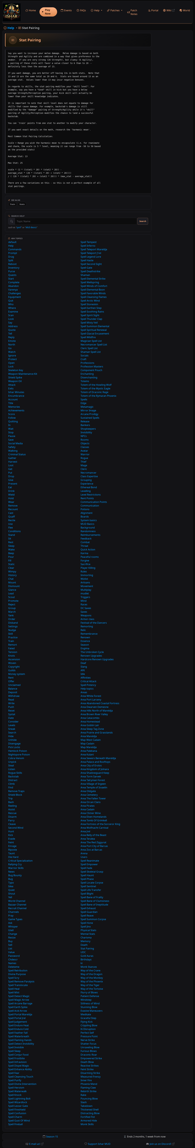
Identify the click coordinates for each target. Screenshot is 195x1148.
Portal (154, 10)
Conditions (14, 531)
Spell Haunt (87, 875)
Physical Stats (88, 930)
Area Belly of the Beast (93, 835)
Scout (11, 597)
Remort (12, 644)
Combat (85, 542)
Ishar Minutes (16, 392)
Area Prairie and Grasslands (97, 732)
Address (13, 326)
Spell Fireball (15, 1124)
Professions (87, 363)
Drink (11, 491)
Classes (85, 447)
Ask (10, 923)
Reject (11, 604)
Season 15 (52, 1136)
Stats (22, 204)
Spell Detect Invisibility (21, 1043)
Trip (10, 798)
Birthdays (86, 959)
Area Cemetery (89, 794)
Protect (12, 359)
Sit (9, 538)
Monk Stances (89, 966)
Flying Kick (87, 1021)
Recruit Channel (17, 908)
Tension (12, 652)
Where (12, 308)
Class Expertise (89, 476)
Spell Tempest (89, 242)
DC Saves (86, 608)
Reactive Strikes (90, 1065)
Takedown (86, 1106)
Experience (87, 483)
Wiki (169, 10)
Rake (83, 1095)
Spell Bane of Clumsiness (95, 901)
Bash (11, 802)
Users (84, 857)
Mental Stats (88, 934)
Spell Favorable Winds (93, 293)
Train (12, 204)
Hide (11, 736)
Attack (12, 384)
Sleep (11, 546)
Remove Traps (16, 791)
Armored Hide (89, 1120)
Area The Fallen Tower (93, 798)
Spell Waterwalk (17, 1091)
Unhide (12, 740)
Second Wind (15, 827)
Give (10, 480)
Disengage (14, 743)
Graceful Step (88, 1018)
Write (11, 703)
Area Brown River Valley (94, 714)
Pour (11, 557)
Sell (10, 945)
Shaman (85, 275)
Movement (87, 586)
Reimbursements (90, 535)
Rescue (12, 813)
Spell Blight (87, 893)
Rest (10, 542)
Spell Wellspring (90, 282)
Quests (12, 275)
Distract (12, 780)
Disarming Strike (90, 1073)
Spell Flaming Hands (20, 1040)
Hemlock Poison (17, 751)
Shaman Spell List (91, 352)
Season (85, 644)
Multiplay (86, 589)
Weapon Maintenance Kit (22, 373)
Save (11, 439)
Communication (90, 505)
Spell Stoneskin (89, 304)
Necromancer (88, 472)
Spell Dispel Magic (18, 1065)
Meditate (86, 1014)
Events (68, 10)
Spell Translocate (18, 985)
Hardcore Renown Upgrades (97, 659)
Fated (11, 648)
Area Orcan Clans (91, 802)
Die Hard (13, 857)
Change (12, 934)
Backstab (13, 776)
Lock (11, 366)
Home (32, 10)
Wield (11, 494)
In (9, 425)
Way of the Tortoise (92, 988)
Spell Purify (14, 1080)
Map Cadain (87, 743)
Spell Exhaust (88, 908)
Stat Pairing (87, 948)
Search (142, 221)
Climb (11, 783)
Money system (16, 674)
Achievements (16, 410)
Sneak (11, 729)
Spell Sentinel (88, 886)
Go (10, 348)
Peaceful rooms (90, 557)
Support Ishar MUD (99, 1144)
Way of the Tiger (90, 985)
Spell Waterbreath (18, 1036)
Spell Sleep (14, 1051)
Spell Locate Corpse (92, 882)
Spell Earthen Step (91, 308)
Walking (13, 450)
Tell (10, 333)
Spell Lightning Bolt (19, 1098)
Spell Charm (15, 1117)
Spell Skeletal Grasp (92, 871)
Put (10, 472)
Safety (11, 447)
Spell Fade (86, 868)
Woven (12, 663)
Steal (11, 765)
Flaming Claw (88, 1087)
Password (14, 956)
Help (11, 245)
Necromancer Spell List (94, 344)
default (12, 242)
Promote (13, 600)
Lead (11, 593)
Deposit (12, 692)
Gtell (11, 930)
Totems (85, 381)
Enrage (12, 846)
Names (12, 963)
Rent (11, 677)
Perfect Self (87, 1032)
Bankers (85, 425)
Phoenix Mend (89, 1084)
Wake (11, 549)
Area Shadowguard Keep (95, 772)
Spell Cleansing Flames (94, 297)
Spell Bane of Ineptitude (94, 904)
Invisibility (86, 432)
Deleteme (13, 966)
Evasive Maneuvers (92, 1010)
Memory (85, 941)
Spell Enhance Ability (20, 1069)
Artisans (85, 582)
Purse (11, 271)
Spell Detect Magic (19, 996)
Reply (11, 337)
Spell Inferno (88, 245)
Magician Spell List (91, 341)
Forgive (85, 560)
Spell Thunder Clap (91, 319)
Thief (83, 461)
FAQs (83, 10)
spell (19, 227)
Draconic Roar (89, 1054)
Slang (84, 666)
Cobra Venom (16, 758)
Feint (11, 842)
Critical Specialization (20, 860)
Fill (9, 560)
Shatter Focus (88, 1043)
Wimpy (12, 571)
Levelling (86, 491)
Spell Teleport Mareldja (94, 249)
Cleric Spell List (89, 348)
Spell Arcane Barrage (20, 1003)
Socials (85, 355)
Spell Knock (14, 1095)
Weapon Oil (15, 381)
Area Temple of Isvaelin (94, 787)
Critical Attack (88, 681)
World (186, 10)
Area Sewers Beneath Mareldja (98, 758)
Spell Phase (87, 879)
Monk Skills (87, 1124)
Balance (12, 688)
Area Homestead (90, 721)
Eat (10, 487)
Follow (12, 417)
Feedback (86, 538)
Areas (84, 692)
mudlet (85, 593)
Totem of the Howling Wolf (96, 384)
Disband (13, 622)
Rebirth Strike (88, 1091)
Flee (10, 527)
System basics (89, 520)
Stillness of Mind (90, 1003)
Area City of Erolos (91, 765)
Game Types (15, 919)
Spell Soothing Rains (92, 311)
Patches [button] (115, 10)
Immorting (87, 575)
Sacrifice (85, 564)
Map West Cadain (91, 740)
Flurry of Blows (89, 992)
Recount (13, 509)
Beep (11, 553)
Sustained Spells (90, 417)
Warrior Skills (16, 868)
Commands (14, 249)
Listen (11, 769)
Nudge (12, 630)
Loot (10, 465)
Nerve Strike (88, 1040)
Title (10, 403)
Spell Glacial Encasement (95, 333)
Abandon (13, 286)
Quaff (11, 516)
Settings (13, 626)
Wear (11, 502)
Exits (11, 388)
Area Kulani (87, 754)
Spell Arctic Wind (90, 300)
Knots (11, 655)
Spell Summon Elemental (95, 326)
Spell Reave (87, 915)
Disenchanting (89, 377)
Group (12, 608)
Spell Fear (13, 1073)
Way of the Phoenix (92, 981)
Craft (83, 359)
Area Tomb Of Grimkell (94, 820)
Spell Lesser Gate (18, 1106)
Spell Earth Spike (17, 1007)
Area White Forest (91, 696)
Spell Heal (14, 988)
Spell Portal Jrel (17, 1018)
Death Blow (87, 1062)
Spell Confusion (17, 1113)
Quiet (11, 890)
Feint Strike (87, 1069)
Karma (84, 553)
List (10, 948)
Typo (11, 882)
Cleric (84, 469)
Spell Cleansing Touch (20, 1076)
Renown (85, 637)
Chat (11, 578)
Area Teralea (88, 838)
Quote (12, 330)
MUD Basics (31, 227)
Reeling (12, 805)
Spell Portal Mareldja (20, 1014)
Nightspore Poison (19, 754)
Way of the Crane (90, 970)
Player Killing (88, 568)
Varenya (13, 289)
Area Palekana (89, 751)
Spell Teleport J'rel (91, 253)
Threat (84, 546)
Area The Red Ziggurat (93, 842)
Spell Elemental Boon (93, 289)
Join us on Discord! (160, 1144)
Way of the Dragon (91, 974)
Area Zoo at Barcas (91, 849)
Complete (13, 282)
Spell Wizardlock (17, 1102)
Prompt (12, 253)
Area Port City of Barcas (94, 846)
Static (11, 564)
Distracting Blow (90, 1113)
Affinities (86, 677)
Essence (85, 641)
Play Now (48, 11)
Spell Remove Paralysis (21, 981)
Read (11, 699)
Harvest (12, 461)
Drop (11, 476)
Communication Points (94, 502)
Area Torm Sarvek (91, 776)
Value (11, 952)
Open (11, 363)
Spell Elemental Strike (93, 278)
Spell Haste (87, 260)
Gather (12, 458)
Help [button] (96, 10)
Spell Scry (13, 977)
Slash (84, 1102)
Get (10, 469)
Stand (11, 535)
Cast (10, 513)
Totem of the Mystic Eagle (95, 388)
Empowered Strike (91, 1058)
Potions (85, 509)
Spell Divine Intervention (22, 1084)
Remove (13, 505)
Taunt (11, 853)
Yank (11, 615)
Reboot (12, 264)
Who (11, 304)
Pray (10, 915)
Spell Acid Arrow (17, 1010)
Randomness (88, 531)
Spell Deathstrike (90, 271)
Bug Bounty (15, 875)
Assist (11, 809)
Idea (10, 886)
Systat (11, 714)
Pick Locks (14, 747)
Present (12, 483)
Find (10, 787)
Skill (10, 633)
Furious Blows (89, 1051)
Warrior (85, 454)
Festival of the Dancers (94, 622)
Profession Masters (92, 366)
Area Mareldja (89, 736)
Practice (13, 637)
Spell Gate (86, 267)
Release (85, 421)
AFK (83, 670)
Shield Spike (15, 377)
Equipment (14, 297)
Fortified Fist (88, 1117)
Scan (11, 315)
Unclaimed (14, 685)
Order (11, 619)
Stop (11, 432)
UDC (83, 952)
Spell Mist (13, 992)
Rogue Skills (15, 772)
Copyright (14, 666)
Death (84, 945)
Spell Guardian (89, 912)
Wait (10, 428)
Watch (12, 352)
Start (11, 278)
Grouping (86, 480)
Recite (11, 520)
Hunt (11, 831)
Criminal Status (17, 454)
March (12, 611)
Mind (84, 600)
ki (82, 963)
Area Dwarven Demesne (94, 707)
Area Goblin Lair (90, 725)
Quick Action (88, 549)
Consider (13, 721)
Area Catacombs (90, 718)
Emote (12, 341)
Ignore (12, 355)
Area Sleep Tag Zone (92, 729)
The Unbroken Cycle (92, 652)
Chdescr (13, 959)
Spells (84, 399)
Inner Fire (86, 1080)
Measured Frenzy (91, 1076)
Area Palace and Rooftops (95, 762)
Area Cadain (87, 809)
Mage (84, 465)
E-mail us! (34, 1144)
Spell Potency (88, 685)
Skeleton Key (15, 370)
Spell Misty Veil (89, 322)
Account (13, 399)
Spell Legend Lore (91, 256)
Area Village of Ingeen (93, 783)
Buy (10, 941)
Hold (11, 498)
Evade (11, 838)
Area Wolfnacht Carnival (94, 827)
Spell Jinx (86, 926)
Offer (11, 681)
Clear (11, 568)
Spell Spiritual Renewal (94, 330)
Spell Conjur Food (18, 1054)
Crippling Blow (89, 1025)
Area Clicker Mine (91, 813)
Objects (85, 443)
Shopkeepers (88, 428)
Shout (11, 893)
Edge (83, 403)
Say (10, 322)
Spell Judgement (17, 1021)
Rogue (84, 458)
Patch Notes (134, 12)
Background (88, 527)
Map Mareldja (89, 747)
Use (10, 524)
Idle (83, 674)
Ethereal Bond (89, 487)
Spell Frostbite (16, 1058)
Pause (11, 436)
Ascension (14, 659)
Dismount (14, 586)
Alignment (86, 513)
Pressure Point (89, 1036)
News (11, 871)
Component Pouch (91, 370)
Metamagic (87, 406)
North (11, 344)
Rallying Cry (15, 864)
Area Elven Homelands (93, 816)
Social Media (15, 443)
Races (84, 604)
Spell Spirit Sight (90, 315)
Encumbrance (16, 395)
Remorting (87, 626)
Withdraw (14, 696)
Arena (84, 853)
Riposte (12, 849)
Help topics (87, 688)
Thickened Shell (90, 1109)
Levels (11, 725)
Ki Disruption (88, 1029)
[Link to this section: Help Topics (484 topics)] (25, 238)
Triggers (85, 597)
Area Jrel (85, 831)
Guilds (12, 670)
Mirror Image (88, 410)
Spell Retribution (17, 970)
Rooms (85, 439)
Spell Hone (87, 923)
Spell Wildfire (88, 337)
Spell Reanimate (90, 860)
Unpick (12, 762)
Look (11, 319)
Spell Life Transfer (91, 890)
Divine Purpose (17, 974)
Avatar (84, 450)
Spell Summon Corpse (93, 919)
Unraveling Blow (90, 1047)
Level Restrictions (91, 494)
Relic (83, 630)
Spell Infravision (17, 1062)
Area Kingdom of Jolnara (95, 769)
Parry (11, 820)
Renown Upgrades (91, 655)
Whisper (13, 926)
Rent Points (87, 498)
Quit (10, 300)
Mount (12, 582)
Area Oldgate (88, 791)
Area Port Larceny (91, 699)
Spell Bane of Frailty (92, 897)
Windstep (86, 999)
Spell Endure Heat (18, 1025)
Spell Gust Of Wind (19, 1120)
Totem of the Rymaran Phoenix (98, 395)
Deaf (83, 663)
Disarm (12, 816)
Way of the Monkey (92, 977)
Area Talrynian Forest (93, 780)
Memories (14, 406)
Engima (85, 648)
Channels (13, 912)
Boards (85, 516)
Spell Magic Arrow (18, 999)
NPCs (84, 436)
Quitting (13, 421)
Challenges (14, 293)
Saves (84, 611)
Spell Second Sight (91, 264)
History (12, 575)
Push (11, 707)
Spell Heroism (16, 1087)
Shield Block (15, 794)
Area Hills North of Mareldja (97, 710)
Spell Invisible (16, 1047)
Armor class (87, 619)
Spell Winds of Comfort (94, 286)
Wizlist (84, 578)
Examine (13, 311)
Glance (12, 589)
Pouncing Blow (89, 1098)
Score (11, 414)
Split (10, 260)
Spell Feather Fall (18, 1032)
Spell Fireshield (16, 1109)
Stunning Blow (89, 1007)
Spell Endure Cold (18, 1029)
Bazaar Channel (17, 904)
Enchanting (87, 373)
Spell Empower (89, 864)
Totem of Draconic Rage (94, 392)
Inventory (13, 267)
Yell (10, 897)
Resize (12, 937)
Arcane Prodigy (89, 414)
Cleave (12, 824)
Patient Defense (90, 996)
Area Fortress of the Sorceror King (100, 824)
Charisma (86, 937)
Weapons (86, 615)
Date (11, 718)
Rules (84, 571)
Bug (10, 879)
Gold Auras (87, 956)
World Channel (16, 901)
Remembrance (89, 633)
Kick (10, 835)
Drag (11, 256)
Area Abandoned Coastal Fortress (100, 703)
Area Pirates (88, 805)
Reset (11, 710)
